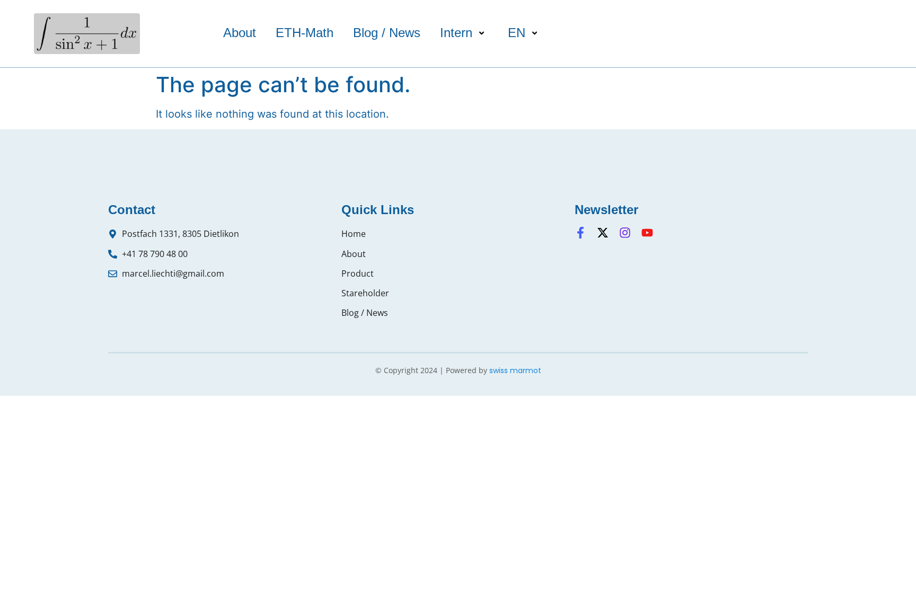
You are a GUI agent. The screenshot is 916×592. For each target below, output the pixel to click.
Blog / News (386, 32)
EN (516, 32)
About (239, 32)
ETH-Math (304, 32)
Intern (456, 32)
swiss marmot (515, 370)
